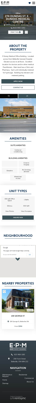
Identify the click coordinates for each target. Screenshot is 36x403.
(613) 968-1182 (19, 28)
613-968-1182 (19, 355)
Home (4, 380)
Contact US (18, 87)
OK (30, 254)
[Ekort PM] (5, 3)
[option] (18, 115)
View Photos (9, 211)
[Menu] (34, 3)
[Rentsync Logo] (18, 398)
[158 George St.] (18, 301)
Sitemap (5, 383)
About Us (30, 382)
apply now (18, 81)
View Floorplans (26, 211)
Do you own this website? (9, 254)
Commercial (29, 378)
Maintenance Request (7, 375)
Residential (23, 375)
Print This (14, 32)
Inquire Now (18, 217)
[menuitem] (9, 375)
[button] (18, 258)
